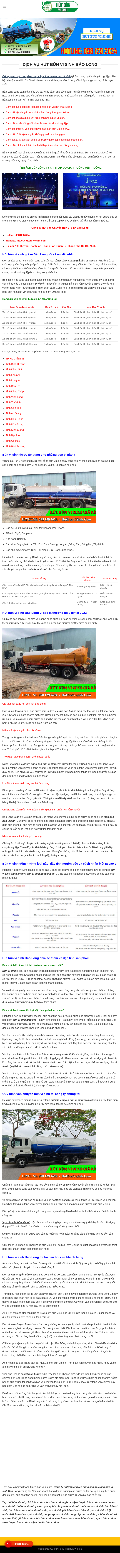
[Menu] (4, 6)
